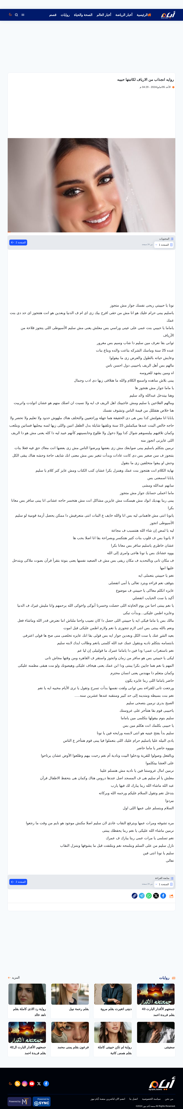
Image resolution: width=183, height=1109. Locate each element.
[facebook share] (163, 896)
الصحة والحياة (83, 15)
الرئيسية (142, 15)
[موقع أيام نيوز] (164, 14)
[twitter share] (156, 896)
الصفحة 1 (164, 244)
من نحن (169, 1098)
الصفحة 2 (21, 242)
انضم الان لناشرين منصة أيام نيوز (108, 1098)
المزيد (16, 977)
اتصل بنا (133, 1098)
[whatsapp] (134, 896)
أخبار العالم (104, 15)
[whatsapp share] (149, 896)
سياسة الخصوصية (151, 1098)
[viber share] (142, 896)
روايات (65, 15)
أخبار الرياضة (123, 15)
